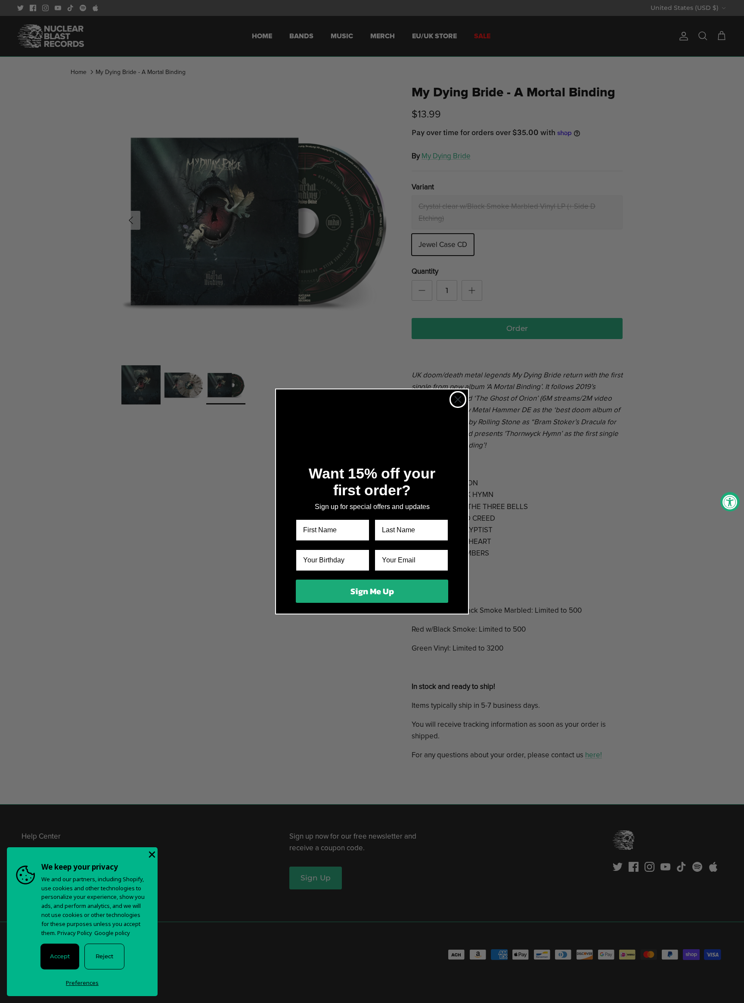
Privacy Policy (74, 933)
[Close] (151, 853)
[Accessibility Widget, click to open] (730, 501)
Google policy (112, 933)
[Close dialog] (457, 399)
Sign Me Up (372, 591)
